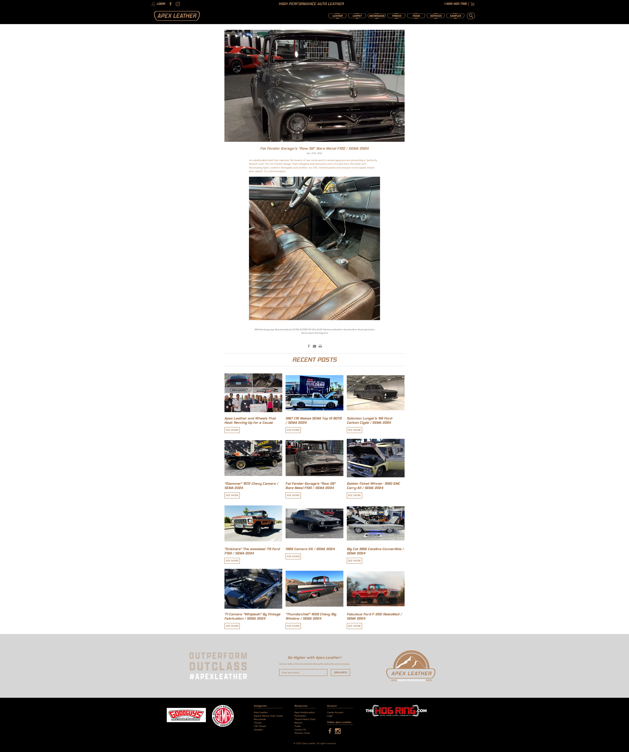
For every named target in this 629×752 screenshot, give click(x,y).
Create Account (335, 712)
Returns (298, 722)
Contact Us (300, 729)
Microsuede (376, 15)
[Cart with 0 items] (472, 4)
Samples (455, 15)
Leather (337, 15)
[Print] (320, 346)
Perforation (300, 715)
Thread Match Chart (304, 719)
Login (160, 4)
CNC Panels (260, 726)
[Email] (314, 346)
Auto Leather (261, 712)
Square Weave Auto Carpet (268, 715)
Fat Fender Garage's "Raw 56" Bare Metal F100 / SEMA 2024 (314, 148)
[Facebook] (308, 346)
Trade (416, 15)
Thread (396, 15)
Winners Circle (302, 733)
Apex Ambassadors (304, 712)
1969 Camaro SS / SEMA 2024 (310, 549)
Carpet (357, 15)
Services (436, 15)
